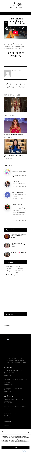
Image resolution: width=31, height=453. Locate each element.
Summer (8, 62)
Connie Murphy (17, 204)
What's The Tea (19, 271)
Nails (7, 271)
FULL (18, 62)
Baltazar (17, 64)
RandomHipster (17, 168)
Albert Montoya (17, 192)
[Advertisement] (15, 295)
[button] (28, 432)
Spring (13, 62)
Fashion (8, 266)
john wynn (15, 181)
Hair (7, 268)
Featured (17, 275)
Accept (15, 447)
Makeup (17, 268)
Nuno (12, 64)
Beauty (17, 266)
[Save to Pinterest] (1, 229)
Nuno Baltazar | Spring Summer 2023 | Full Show (17, 20)
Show (22, 62)
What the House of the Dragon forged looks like (20, 86)
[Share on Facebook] (1, 226)
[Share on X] (1, 222)
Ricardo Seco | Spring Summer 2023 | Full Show (10, 86)
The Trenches (9, 275)
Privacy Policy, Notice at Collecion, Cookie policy (15, 451)
